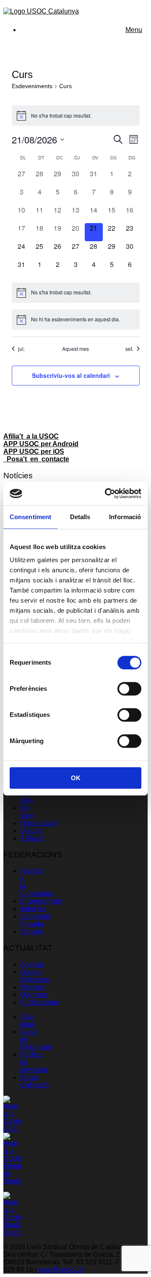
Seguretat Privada (34, 920)
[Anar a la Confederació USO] (12, 1128)
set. (129, 348)
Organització (39, 823)
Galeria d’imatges (34, 975)
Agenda (32, 964)
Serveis (31, 931)
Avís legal (27, 1020)
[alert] (76, 115)
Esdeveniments (32, 86)
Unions (31, 830)
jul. (21, 348)
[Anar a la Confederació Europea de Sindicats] (12, 1181)
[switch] (129, 688)
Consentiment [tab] (30, 516)
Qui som (26, 796)
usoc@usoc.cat (61, 1269)
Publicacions (39, 1002)
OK (76, 777)
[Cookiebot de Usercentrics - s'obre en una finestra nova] (106, 493)
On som (26, 811)
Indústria (33, 908)
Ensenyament (40, 901)
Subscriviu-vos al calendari (71, 375)
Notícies (32, 987)
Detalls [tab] (80, 516)
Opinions (33, 994)
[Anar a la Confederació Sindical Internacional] (12, 1232)
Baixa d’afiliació (34, 1081)
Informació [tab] (125, 516)
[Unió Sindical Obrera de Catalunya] (41, 11)
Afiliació (32, 838)
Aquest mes (75, 348)
